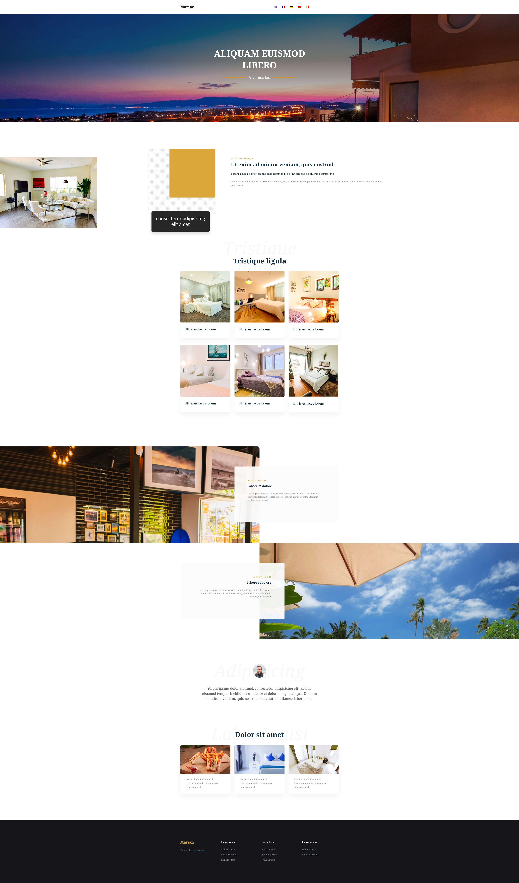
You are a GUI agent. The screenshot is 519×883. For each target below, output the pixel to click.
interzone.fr (198, 850)
